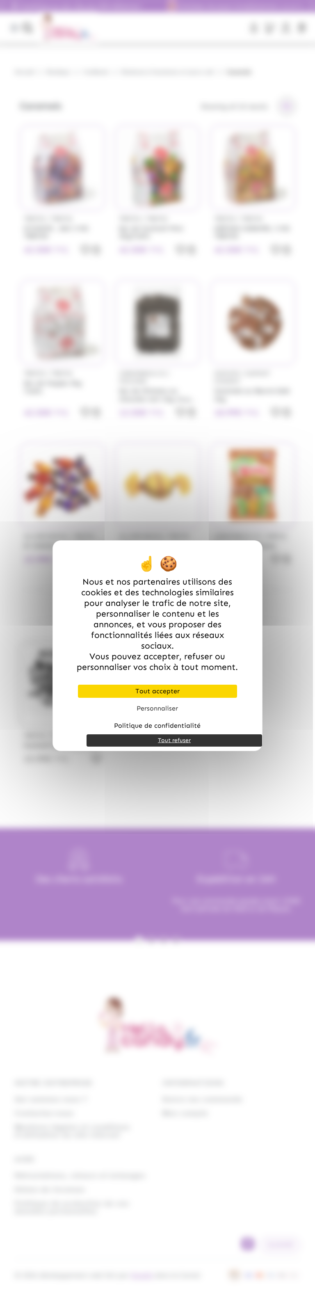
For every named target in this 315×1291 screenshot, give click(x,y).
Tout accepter (157, 691)
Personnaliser (157, 708)
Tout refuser (174, 740)
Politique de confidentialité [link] (157, 725)
